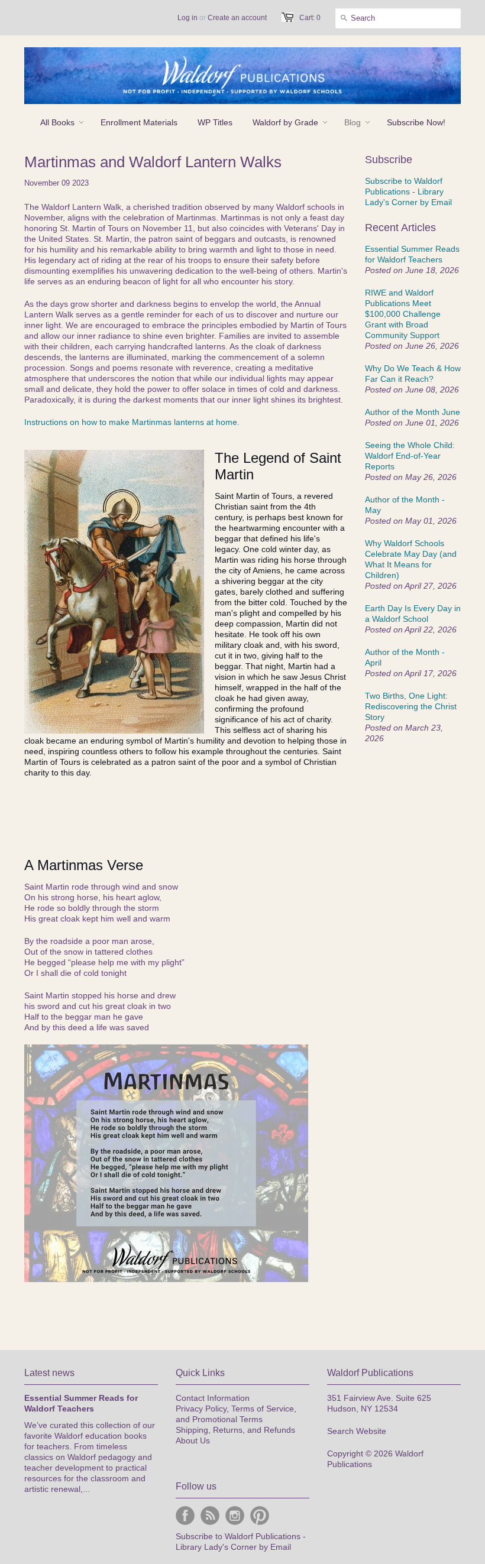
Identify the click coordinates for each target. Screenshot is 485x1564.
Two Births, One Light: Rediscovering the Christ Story (411, 706)
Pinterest (259, 1515)
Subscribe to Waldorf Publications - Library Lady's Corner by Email (408, 191)
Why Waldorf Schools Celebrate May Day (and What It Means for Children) (411, 559)
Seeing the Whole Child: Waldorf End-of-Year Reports (410, 455)
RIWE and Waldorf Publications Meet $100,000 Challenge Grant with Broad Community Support (403, 314)
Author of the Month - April (405, 657)
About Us (193, 1440)
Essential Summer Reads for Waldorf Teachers (412, 254)
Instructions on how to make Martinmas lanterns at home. (132, 422)
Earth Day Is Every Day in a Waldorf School (413, 613)
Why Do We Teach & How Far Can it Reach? (413, 374)
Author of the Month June (412, 412)
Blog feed (210, 1515)
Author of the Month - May (405, 505)
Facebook (185, 1515)
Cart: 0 (310, 18)
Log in (187, 18)
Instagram (234, 1515)
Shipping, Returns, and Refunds (235, 1430)
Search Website (356, 1431)
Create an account (237, 18)
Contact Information (213, 1398)
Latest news (49, 1373)
